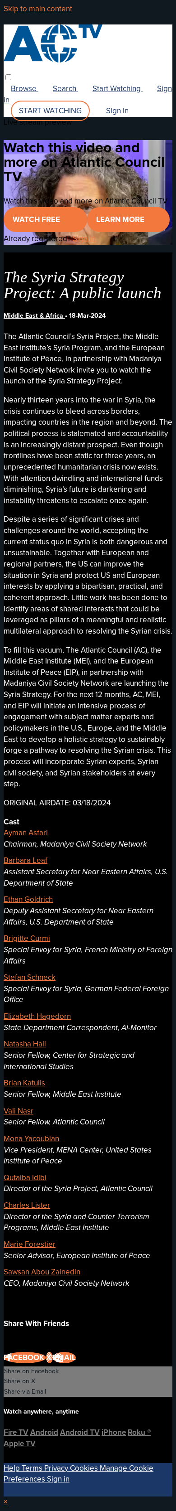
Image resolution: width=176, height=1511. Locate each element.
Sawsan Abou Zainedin (42, 1272)
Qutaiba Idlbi (25, 1177)
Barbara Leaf (25, 860)
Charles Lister (27, 1205)
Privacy (57, 1468)
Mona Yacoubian (31, 1138)
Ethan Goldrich (28, 899)
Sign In (117, 110)
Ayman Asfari (26, 832)
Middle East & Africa (34, 315)
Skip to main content (38, 9)
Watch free (37, 219)
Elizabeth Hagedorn (37, 1016)
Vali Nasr (18, 1111)
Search (65, 88)
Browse (24, 88)
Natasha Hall (25, 1044)
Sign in (84, 238)
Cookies (85, 1468)
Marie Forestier (30, 1244)
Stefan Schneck (30, 977)
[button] (8, 77)
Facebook (25, 1357)
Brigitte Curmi (27, 938)
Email (64, 1357)
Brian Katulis (24, 1083)
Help (13, 1468)
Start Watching (118, 88)
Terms (33, 1468)
